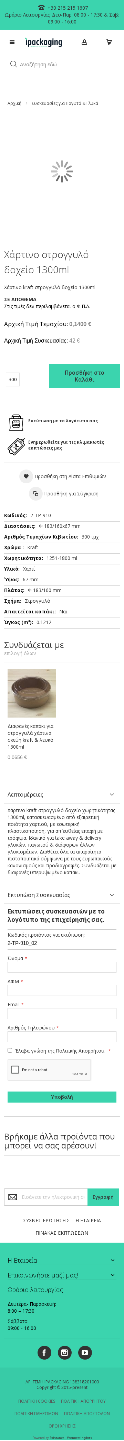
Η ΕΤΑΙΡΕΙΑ (88, 1220)
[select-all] (20, 653)
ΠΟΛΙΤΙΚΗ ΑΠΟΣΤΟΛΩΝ (87, 1414)
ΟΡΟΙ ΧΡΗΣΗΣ (62, 1426)
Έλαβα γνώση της (59, 1050)
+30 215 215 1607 (67, 7)
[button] (13, 64)
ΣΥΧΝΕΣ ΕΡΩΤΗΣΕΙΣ (46, 1220)
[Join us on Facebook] (42, 1351)
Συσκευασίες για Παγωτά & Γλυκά (65, 103)
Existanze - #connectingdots (71, 1437)
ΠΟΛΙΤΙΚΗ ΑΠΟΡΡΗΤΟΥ (83, 1401)
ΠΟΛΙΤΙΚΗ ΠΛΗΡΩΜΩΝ (36, 1414)
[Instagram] (62, 1351)
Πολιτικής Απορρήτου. (80, 1050)
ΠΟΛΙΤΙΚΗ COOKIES (36, 1401)
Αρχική (14, 103)
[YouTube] (82, 1351)
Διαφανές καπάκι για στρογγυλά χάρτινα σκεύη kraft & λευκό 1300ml (30, 736)
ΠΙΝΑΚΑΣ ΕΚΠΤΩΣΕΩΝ (61, 1233)
